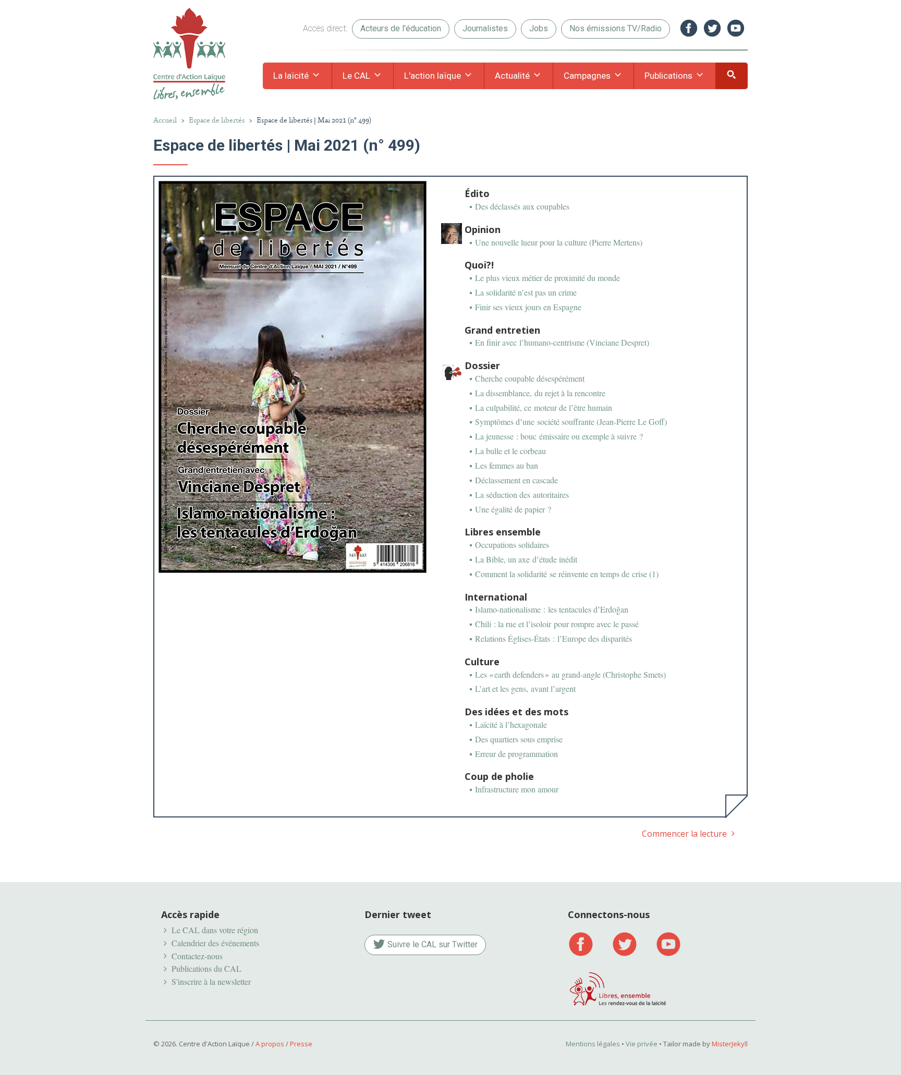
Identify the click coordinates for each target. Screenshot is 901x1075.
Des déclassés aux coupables (522, 206)
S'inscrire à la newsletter (211, 981)
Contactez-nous (197, 955)
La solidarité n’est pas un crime (526, 292)
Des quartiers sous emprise (519, 739)
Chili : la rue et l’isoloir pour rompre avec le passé (557, 623)
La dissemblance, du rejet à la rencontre (540, 392)
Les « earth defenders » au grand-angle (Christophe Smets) (570, 674)
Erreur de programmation (516, 753)
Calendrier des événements (215, 942)
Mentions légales (593, 1043)
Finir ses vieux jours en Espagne (528, 306)
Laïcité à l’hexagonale (511, 724)
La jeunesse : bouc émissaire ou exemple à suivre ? (559, 436)
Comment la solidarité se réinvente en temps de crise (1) (567, 573)
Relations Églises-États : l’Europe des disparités (553, 638)
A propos (269, 1043)
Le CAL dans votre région (215, 929)
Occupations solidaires (512, 544)
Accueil (165, 120)
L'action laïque (433, 75)
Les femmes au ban (506, 465)
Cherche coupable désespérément (530, 378)
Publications (669, 75)
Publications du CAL (206, 968)
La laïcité (292, 75)
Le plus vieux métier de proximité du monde (547, 277)
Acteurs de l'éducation (400, 28)
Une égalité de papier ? (513, 509)
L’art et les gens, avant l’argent (525, 688)
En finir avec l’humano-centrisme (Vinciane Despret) (562, 342)
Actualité (513, 75)
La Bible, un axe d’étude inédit (526, 559)
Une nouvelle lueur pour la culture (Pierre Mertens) (558, 242)
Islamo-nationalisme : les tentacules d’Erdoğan (551, 609)
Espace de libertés (217, 120)
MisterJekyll (730, 1043)
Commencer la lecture (685, 833)
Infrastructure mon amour (516, 789)
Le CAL (357, 75)
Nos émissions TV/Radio (615, 28)
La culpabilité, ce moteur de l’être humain (543, 407)
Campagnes (588, 75)
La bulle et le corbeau (510, 450)
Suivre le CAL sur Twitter (431, 944)
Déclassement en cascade (516, 479)
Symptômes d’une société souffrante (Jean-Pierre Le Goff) (571, 421)
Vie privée (642, 1043)
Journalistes (485, 28)
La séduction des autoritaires (522, 494)
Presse (301, 1043)
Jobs (538, 28)
